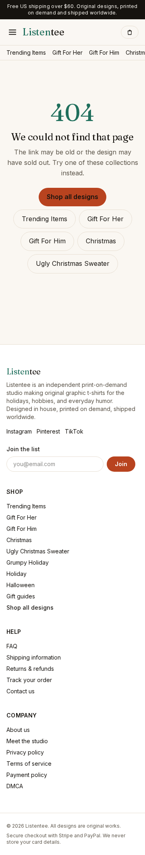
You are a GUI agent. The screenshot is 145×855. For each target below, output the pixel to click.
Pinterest (48, 431)
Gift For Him (104, 52)
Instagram (19, 431)
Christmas (101, 241)
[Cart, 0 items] (130, 32)
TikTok (74, 431)
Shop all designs (72, 197)
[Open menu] (12, 32)
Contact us (20, 691)
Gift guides (20, 596)
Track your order (29, 679)
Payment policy (26, 774)
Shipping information (33, 657)
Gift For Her (67, 52)
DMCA (14, 786)
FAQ (11, 646)
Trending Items (26, 52)
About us (18, 729)
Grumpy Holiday (27, 562)
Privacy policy (25, 752)
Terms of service (29, 763)
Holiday (16, 573)
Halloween (20, 585)
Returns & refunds (30, 668)
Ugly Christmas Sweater (73, 263)
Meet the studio (27, 741)
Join (121, 463)
